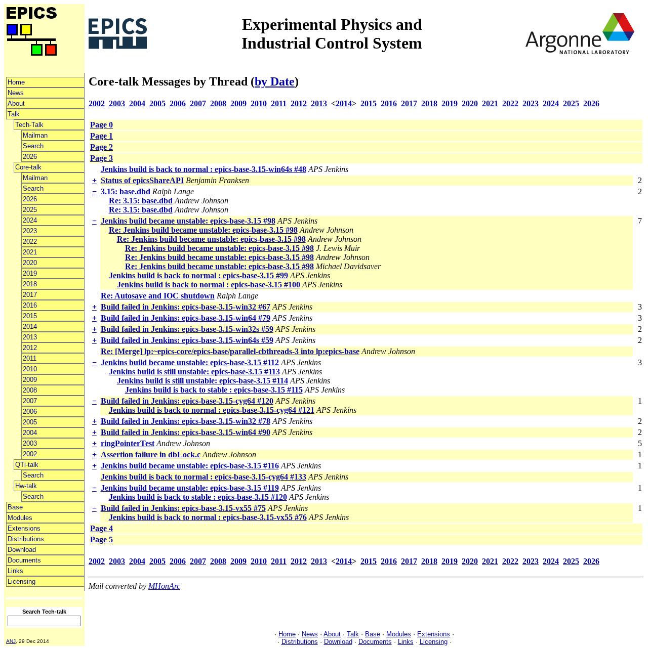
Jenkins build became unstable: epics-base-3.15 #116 (190, 465)
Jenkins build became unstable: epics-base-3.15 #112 (190, 362)
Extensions (24, 528)
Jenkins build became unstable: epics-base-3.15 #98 (188, 220)
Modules (20, 518)
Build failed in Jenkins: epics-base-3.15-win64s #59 (187, 340)
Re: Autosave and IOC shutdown (158, 295)
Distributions (26, 539)
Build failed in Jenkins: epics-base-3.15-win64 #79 (185, 318)
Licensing (21, 581)
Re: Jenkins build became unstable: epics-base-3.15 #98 (203, 230)
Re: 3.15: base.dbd (141, 200)
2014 (30, 326)
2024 (30, 220)
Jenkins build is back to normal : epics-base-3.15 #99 (198, 275)
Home (16, 82)
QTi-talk (26, 464)
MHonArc (164, 586)
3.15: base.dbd (125, 191)
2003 (30, 443)
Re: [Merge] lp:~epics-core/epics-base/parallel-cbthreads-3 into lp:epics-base (230, 351)
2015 (30, 316)
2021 (30, 252)
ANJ (11, 641)
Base (15, 507)
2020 (30, 263)
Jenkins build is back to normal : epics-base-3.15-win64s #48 (203, 169)
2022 (30, 241)
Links (15, 571)
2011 (29, 358)
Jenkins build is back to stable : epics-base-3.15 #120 (198, 497)
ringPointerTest (127, 443)
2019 (30, 273)
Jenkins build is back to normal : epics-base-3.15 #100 (208, 284)
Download (22, 549)
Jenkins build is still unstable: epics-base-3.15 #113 (194, 371)
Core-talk (28, 167)
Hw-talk (26, 486)
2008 (30, 390)
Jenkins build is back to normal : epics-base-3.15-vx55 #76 (208, 517)
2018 (30, 284)
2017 (30, 294)
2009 (30, 379)
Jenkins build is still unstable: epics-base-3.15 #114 (202, 380)
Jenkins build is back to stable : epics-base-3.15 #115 (214, 389)
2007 (30, 401)
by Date (275, 81)
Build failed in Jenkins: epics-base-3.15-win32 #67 (185, 306)
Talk (14, 114)
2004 (30, 433)
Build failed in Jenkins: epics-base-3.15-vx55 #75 (183, 508)
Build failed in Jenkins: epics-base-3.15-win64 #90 (185, 432)
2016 (30, 305)
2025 (30, 209)
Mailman (35, 135)
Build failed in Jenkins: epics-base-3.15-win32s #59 (187, 329)
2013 (30, 337)
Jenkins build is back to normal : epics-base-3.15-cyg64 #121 (211, 410)
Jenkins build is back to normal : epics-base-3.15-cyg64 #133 (203, 476)
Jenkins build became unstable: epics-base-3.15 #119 (190, 488)
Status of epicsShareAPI (142, 180)
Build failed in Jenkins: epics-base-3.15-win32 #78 (185, 421)
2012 (30, 348)
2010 (30, 369)
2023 (30, 231)
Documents (24, 560)
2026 (30, 156)
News (16, 93)
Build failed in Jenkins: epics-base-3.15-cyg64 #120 (187, 401)
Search (33, 146)
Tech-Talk (29, 124)
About (16, 103)
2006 (30, 411)
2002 (30, 454)
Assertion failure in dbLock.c (150, 454)
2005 (30, 422)
